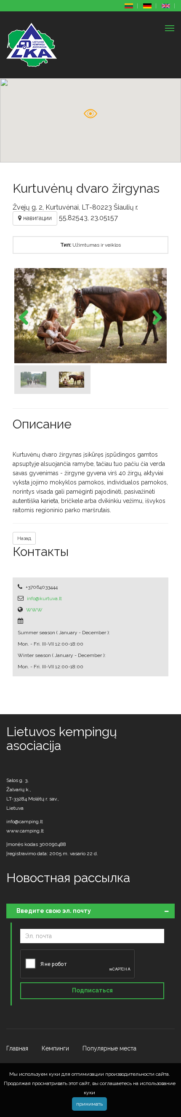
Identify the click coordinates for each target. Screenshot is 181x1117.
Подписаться (92, 990)
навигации (36, 218)
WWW (34, 610)
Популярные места (109, 1048)
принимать (89, 1104)
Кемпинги (55, 1048)
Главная (17, 1048)
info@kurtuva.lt (44, 598)
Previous (27, 318)
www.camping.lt (25, 831)
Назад (24, 538)
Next (154, 318)
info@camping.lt (24, 821)
